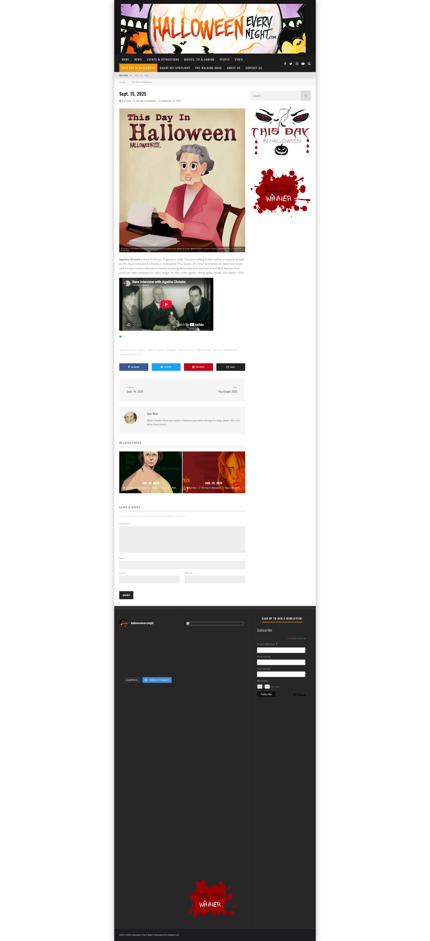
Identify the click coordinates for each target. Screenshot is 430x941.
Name (123, 558)
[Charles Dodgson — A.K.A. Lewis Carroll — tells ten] (125, 635)
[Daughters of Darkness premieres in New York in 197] (140, 652)
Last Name (263, 669)
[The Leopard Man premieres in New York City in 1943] (155, 670)
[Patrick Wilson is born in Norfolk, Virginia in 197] (140, 635)
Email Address (267, 644)
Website (188, 573)
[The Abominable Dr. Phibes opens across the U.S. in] (169, 670)
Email (122, 573)
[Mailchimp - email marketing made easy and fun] (299, 697)
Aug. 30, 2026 (142, 75)
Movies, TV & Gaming (199, 59)
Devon (143, 350)
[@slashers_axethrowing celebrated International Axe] (140, 643)
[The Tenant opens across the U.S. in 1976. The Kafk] (169, 652)
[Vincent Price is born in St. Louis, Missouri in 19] (155, 652)
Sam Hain (126, 100)
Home (126, 59)
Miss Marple (205, 350)
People (225, 59)
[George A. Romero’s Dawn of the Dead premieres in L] (140, 661)
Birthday (262, 681)
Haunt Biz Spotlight (175, 68)
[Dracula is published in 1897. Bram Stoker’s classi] (125, 661)
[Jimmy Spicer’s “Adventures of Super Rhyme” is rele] (125, 670)
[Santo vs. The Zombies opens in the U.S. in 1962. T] (155, 643)
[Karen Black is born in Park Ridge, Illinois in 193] (169, 635)
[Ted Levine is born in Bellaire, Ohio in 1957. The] (125, 652)
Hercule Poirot (187, 350)
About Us (234, 68)
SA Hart (218, 350)
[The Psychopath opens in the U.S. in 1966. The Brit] (140, 670)
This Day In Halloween (138, 68)
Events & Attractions (163, 59)
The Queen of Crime (131, 354)
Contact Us (254, 68)
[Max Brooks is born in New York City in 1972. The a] (169, 661)
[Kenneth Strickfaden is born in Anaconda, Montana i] (155, 661)
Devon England (157, 350)
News (138, 59)
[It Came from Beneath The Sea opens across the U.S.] (155, 635)
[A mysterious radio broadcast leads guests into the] (125, 643)
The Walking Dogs (208, 68)
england (172, 350)
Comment (124, 523)
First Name (264, 657)
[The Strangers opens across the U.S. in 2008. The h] (169, 643)
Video (239, 59)
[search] (306, 96)
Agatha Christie (128, 350)
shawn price (231, 350)
